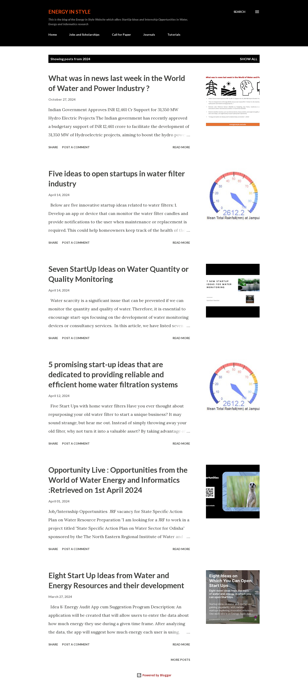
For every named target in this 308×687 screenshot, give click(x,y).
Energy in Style (69, 12)
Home (52, 34)
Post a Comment (76, 147)
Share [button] (53, 147)
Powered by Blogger (156, 675)
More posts (180, 659)
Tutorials (173, 34)
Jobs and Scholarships (84, 34)
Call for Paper (121, 34)
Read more (181, 147)
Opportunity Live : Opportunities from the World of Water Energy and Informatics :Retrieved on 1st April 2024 (118, 479)
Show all (249, 59)
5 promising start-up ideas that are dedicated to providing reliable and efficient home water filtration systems (113, 374)
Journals (149, 34)
